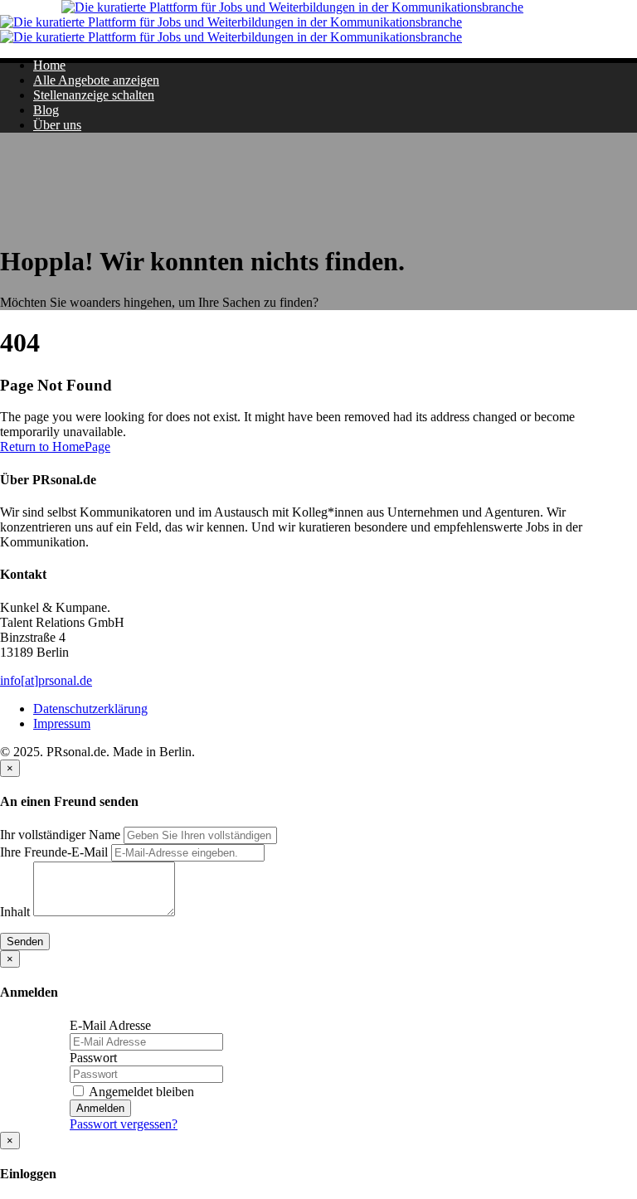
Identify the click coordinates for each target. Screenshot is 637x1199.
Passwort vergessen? (123, 1124)
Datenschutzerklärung (90, 708)
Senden (25, 941)
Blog (46, 110)
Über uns (57, 125)
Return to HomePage (55, 446)
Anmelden (100, 1108)
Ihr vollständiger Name (60, 835)
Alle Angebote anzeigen (96, 80)
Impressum (61, 723)
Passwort (93, 1058)
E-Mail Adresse (110, 1025)
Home (49, 65)
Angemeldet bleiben (140, 1092)
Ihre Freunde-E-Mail (54, 852)
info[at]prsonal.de (46, 680)
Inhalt (15, 912)
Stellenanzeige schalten (93, 95)
